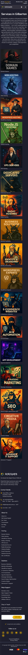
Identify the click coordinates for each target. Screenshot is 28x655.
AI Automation (4, 338)
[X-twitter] (12, 632)
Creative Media (5, 435)
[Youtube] (16, 632)
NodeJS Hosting (5, 144)
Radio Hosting (4, 217)
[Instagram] (7, 632)
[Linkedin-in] (20, 632)
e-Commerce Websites (7, 314)
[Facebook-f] (3, 632)
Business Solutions (6, 241)
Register (25, 3)
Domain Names (5, 71)
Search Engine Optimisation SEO (9, 411)
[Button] (21, 7)
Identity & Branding (6, 265)
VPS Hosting (4, 168)
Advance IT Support (6, 460)
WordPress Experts (6, 290)
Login (26, 1)
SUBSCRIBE (17, 617)
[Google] (3, 635)
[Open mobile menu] (25, 7)
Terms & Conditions (14, 639)
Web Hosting (4, 95)
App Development (5, 362)
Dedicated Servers (6, 192)
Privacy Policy (14, 640)
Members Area (19, 1)
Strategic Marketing (6, 387)
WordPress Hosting (6, 120)
